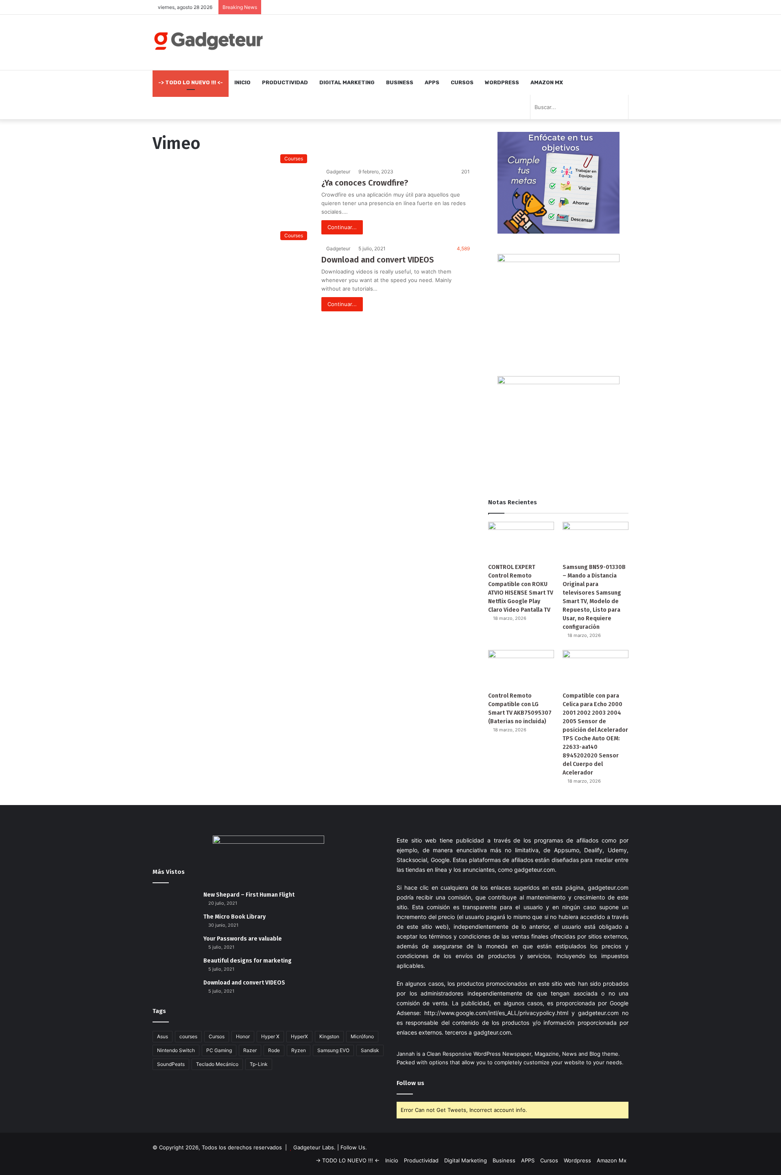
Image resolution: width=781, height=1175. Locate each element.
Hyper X (270, 1036)
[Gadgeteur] (208, 41)
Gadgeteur (338, 171)
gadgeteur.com (534, 869)
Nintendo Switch (176, 1050)
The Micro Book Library (234, 916)
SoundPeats (171, 1064)
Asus (162, 1036)
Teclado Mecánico (217, 1064)
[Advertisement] (472, 41)
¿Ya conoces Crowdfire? (364, 183)
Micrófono (362, 1036)
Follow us (410, 1083)
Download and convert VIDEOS (377, 260)
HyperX (299, 1036)
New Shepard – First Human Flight (249, 894)
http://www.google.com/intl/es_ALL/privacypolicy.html (496, 1012)
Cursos (462, 82)
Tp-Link (259, 1064)
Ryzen (298, 1050)
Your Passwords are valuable (242, 938)
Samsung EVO (333, 1050)
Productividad (285, 82)
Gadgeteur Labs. (314, 1147)
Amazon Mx (546, 82)
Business (399, 82)
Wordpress (502, 82)
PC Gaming (219, 1050)
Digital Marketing (347, 82)
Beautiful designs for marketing (247, 960)
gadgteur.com (492, 1032)
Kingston (329, 1036)
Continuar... (342, 227)
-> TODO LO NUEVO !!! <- (190, 82)
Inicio (242, 82)
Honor (243, 1036)
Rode (274, 1050)
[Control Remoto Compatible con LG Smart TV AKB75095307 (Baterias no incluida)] (521, 668)
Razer (250, 1050)
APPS (432, 82)
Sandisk (370, 1050)
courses (188, 1036)
